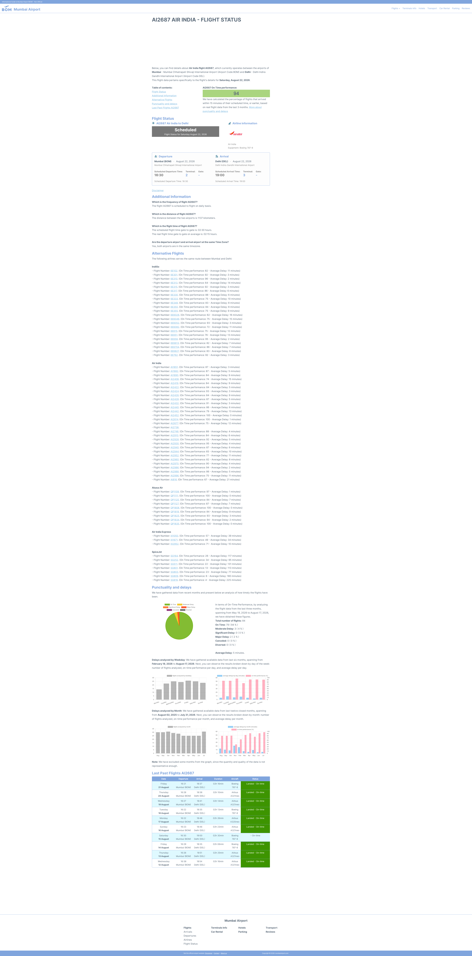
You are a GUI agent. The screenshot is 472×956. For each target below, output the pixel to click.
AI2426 (175, 395)
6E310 (174, 278)
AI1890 (174, 375)
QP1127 (175, 503)
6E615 (174, 331)
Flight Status (159, 91)
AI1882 (174, 371)
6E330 (174, 294)
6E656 (174, 339)
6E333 (174, 298)
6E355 (174, 310)
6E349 (174, 302)
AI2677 (174, 423)
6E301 (174, 274)
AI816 (174, 479)
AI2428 (175, 399)
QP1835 (175, 523)
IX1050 (174, 535)
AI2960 (175, 459)
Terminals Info (409, 8)
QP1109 (175, 491)
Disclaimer (208, 953)
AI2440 (175, 407)
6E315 (174, 286)
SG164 (174, 555)
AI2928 (175, 439)
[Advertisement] (236, 46)
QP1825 (175, 515)
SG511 (174, 563)
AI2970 (175, 463)
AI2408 (175, 379)
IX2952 (175, 543)
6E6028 (175, 314)
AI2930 (175, 443)
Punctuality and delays (164, 103)
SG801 (174, 567)
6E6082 (175, 326)
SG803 (174, 571)
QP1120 (175, 499)
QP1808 (175, 507)
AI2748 (174, 431)
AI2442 (175, 411)
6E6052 (175, 322)
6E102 (174, 270)
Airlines (188, 939)
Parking (455, 8)
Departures (190, 935)
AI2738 (175, 427)
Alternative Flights (162, 99)
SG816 (174, 579)
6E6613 (175, 343)
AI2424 (175, 391)
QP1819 (175, 511)
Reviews (466, 8)
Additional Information (164, 95)
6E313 (174, 282)
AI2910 (174, 435)
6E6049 (175, 318)
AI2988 (175, 471)
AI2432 (175, 403)
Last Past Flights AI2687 (165, 107)
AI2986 (175, 467)
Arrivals (188, 931)
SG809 (174, 576)
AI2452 (175, 415)
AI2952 (175, 455)
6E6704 (175, 347)
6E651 (174, 334)
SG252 (174, 559)
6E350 (174, 306)
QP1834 (175, 519)
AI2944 (175, 451)
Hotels (422, 8)
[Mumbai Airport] (6, 8)
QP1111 (174, 495)
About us (224, 953)
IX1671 (174, 539)
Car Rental (444, 8)
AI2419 (174, 383)
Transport (432, 8)
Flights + (396, 8)
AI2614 (174, 419)
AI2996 (175, 475)
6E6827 (175, 351)
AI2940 (175, 447)
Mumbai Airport (27, 9)
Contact (216, 953)
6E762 (174, 355)
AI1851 (174, 367)
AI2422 (175, 387)
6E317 (174, 290)
